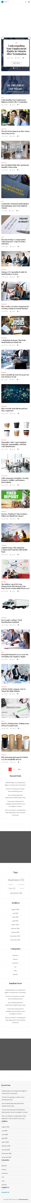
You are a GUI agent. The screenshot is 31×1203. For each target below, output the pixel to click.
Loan (2, 721)
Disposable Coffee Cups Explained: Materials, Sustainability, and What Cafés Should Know (14, 444)
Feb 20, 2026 (4, 519)
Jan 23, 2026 (4, 625)
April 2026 (15, 921)
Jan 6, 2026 (4, 694)
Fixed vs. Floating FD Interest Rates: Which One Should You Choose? (14, 515)
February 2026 (15, 928)
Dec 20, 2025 (4, 762)
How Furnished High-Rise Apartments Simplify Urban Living (15, 166)
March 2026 (15, 925)
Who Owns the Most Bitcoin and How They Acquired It (14, 409)
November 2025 (15, 940)
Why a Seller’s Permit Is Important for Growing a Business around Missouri (15, 307)
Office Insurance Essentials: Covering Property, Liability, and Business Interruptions (15, 480)
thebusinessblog (23, 1199)
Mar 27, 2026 (4, 413)
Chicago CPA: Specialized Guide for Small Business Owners (14, 273)
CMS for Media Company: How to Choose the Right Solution (13, 690)
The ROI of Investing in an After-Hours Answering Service (15, 132)
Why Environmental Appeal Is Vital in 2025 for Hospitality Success (14, 758)
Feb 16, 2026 (4, 554)
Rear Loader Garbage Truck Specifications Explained (11, 621)
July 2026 (15, 913)
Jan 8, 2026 (4, 659)
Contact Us (5, 1192)
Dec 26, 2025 (4, 728)
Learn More (16, 63)
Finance (3, 511)
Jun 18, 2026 (4, 277)
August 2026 (15, 909)
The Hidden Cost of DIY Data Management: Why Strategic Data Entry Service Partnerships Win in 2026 (15, 586)
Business (3, 269)
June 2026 (15, 917)
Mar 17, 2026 (4, 449)
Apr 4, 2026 (4, 345)
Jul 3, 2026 (4, 211)
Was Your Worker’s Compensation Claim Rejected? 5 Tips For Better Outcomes (13, 242)
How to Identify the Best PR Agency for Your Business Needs (15, 376)
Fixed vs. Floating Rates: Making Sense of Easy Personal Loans (15, 724)
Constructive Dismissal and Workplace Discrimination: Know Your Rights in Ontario (15, 206)
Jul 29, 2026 (4, 136)
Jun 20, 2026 (4, 246)
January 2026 (15, 932)
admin (19, 58)
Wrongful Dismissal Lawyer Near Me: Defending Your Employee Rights (15, 655)
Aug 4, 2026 (10, 58)
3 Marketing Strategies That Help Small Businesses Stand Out (13, 341)
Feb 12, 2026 (4, 591)
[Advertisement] (15, 21)
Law (16, 43)
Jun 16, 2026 (4, 311)
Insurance (4, 476)
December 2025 (15, 936)
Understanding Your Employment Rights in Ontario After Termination (16, 49)
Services (3, 129)
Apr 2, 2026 (4, 379)
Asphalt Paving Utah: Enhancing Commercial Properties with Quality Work (14, 550)
